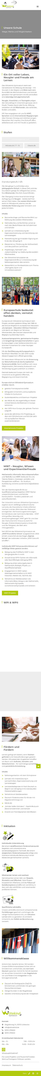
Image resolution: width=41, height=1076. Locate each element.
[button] (37, 6)
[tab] (20, 139)
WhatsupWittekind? (10, 1053)
